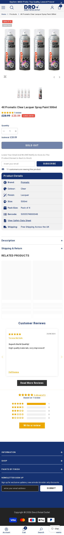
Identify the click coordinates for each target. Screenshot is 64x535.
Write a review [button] (32, 425)
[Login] (52, 7)
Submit (51, 488)
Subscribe (49, 163)
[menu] (3, 7)
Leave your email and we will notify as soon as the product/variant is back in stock (25, 156)
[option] (32, 49)
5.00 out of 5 (39, 395)
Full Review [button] (14, 372)
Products (13, 14)
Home (3, 14)
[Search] (12, 7)
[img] (15, 334)
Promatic (25, 182)
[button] (54, 77)
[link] (16, 307)
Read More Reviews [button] (31, 383)
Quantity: (5, 125)
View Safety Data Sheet (19, 220)
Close (61, 3)
